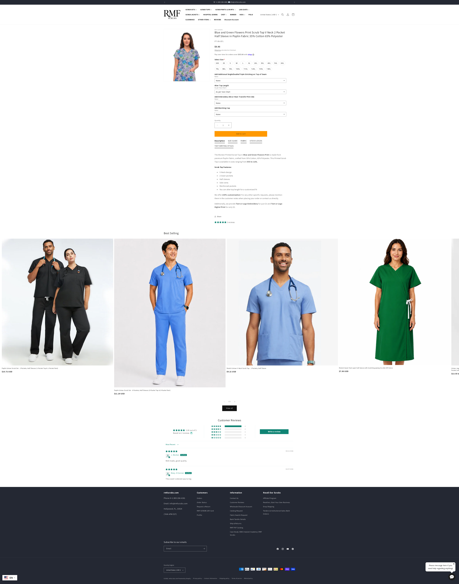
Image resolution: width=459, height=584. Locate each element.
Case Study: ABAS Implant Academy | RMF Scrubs (246, 533)
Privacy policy (197, 578)
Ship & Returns (235, 523)
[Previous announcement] (164, 2)
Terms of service (237, 578)
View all (229, 408)
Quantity (218, 120)
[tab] (220, 141)
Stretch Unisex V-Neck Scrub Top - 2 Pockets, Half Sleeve (246, 368)
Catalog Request (236, 511)
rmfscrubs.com (173, 578)
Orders (199, 498)
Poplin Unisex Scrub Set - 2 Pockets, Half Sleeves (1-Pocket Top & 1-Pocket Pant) (30, 368)
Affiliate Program (269, 498)
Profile (199, 515)
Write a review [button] (274, 431)
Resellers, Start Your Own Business (276, 502)
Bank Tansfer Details (238, 519)
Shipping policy (224, 578)
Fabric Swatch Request (239, 515)
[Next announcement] (294, 2)
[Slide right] (234, 401)
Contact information (210, 578)
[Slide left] (224, 401)
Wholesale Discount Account (241, 506)
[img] (172, 451)
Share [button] (219, 216)
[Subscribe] (204, 548)
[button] (282, 14)
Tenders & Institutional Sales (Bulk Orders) (276, 512)
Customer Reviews (237, 502)
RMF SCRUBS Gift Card (205, 511)
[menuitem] (191, 9)
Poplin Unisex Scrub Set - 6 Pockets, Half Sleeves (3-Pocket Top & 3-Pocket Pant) (142, 390)
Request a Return (203, 506)
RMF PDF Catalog (236, 528)
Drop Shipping (268, 506)
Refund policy (248, 578)
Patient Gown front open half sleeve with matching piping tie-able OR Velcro (366, 368)
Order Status (202, 502)
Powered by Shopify (184, 578)
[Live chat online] (451, 576)
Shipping (218, 50)
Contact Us (234, 498)
